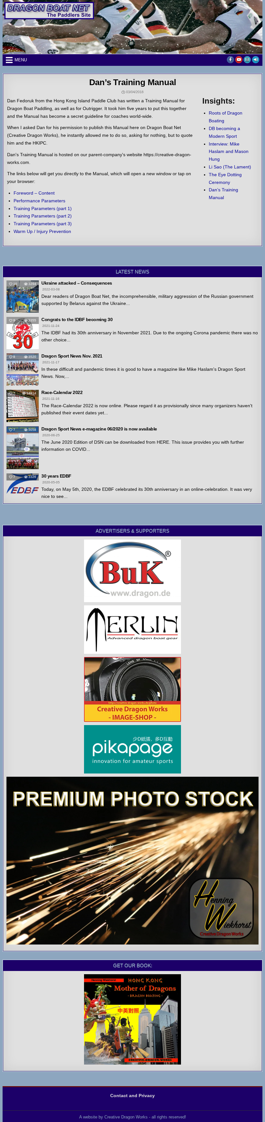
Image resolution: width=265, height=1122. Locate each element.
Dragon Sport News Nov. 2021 (71, 356)
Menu (21, 59)
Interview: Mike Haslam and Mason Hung (229, 151)
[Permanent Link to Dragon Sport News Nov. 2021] (22, 369)
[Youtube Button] (238, 59)
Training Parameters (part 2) (43, 215)
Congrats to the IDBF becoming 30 (76, 319)
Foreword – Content (34, 193)
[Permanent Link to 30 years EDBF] (22, 483)
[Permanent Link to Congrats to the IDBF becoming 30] (22, 333)
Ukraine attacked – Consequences (76, 283)
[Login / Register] (255, 59)
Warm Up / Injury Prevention (42, 231)
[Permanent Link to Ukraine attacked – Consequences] (22, 296)
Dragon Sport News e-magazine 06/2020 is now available (99, 428)
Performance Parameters (39, 200)
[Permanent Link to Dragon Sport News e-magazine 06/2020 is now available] (22, 447)
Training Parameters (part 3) (43, 223)
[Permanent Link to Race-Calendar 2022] (22, 406)
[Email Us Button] (247, 59)
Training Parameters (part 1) (43, 208)
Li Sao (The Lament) (230, 166)
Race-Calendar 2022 (61, 392)
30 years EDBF (56, 476)
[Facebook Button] (230, 59)
